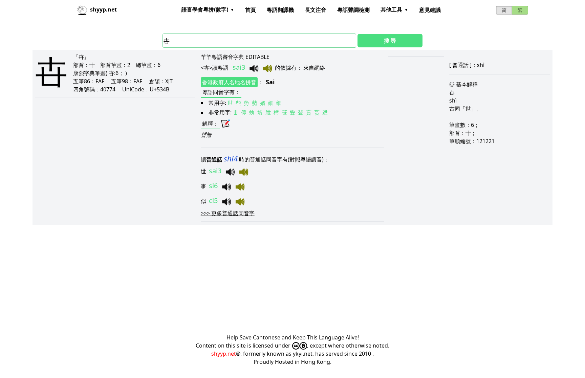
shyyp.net (223, 353)
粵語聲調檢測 (353, 10)
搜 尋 (390, 40)
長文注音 (315, 10)
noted (380, 345)
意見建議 (430, 10)
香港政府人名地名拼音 (229, 82)
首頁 (250, 10)
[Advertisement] (235, 274)
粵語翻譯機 (280, 10)
